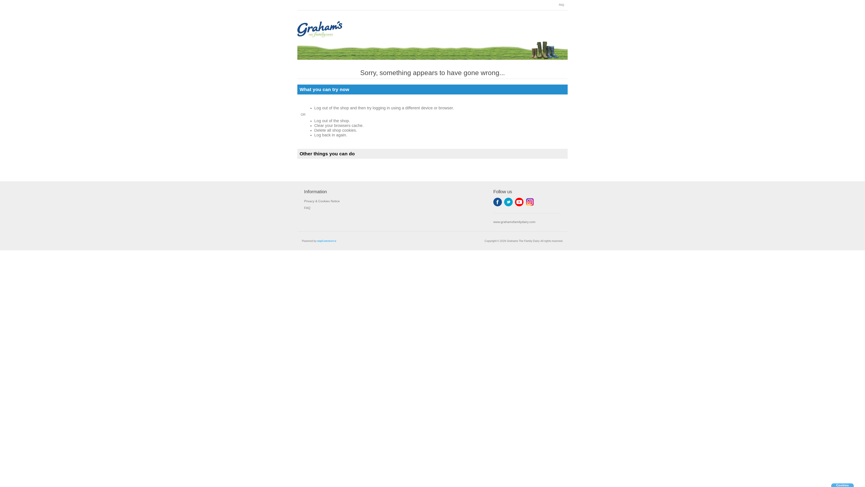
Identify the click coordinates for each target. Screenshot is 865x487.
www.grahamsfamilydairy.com (514, 222)
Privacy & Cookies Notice (322, 201)
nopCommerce (326, 241)
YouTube (519, 202)
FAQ (561, 5)
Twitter (508, 202)
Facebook (497, 202)
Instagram (530, 202)
